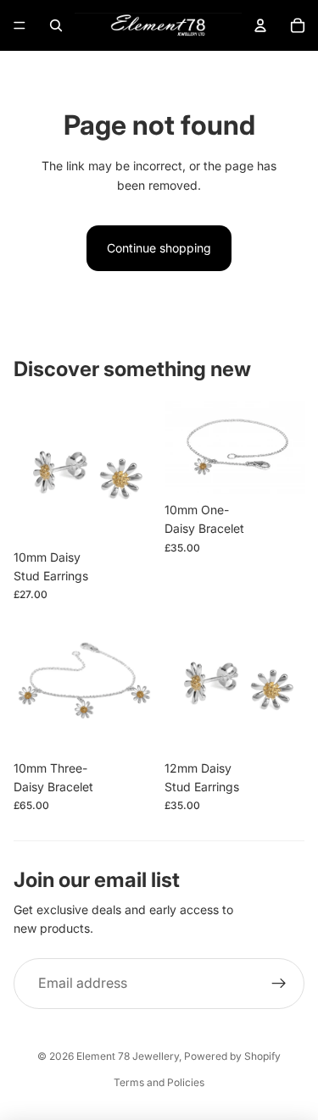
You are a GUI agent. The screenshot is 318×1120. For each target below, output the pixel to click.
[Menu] (19, 25)
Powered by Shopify (232, 1056)
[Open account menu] (260, 25)
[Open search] (56, 25)
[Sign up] (279, 983)
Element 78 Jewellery (127, 1056)
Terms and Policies (159, 1082)
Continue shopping (159, 248)
